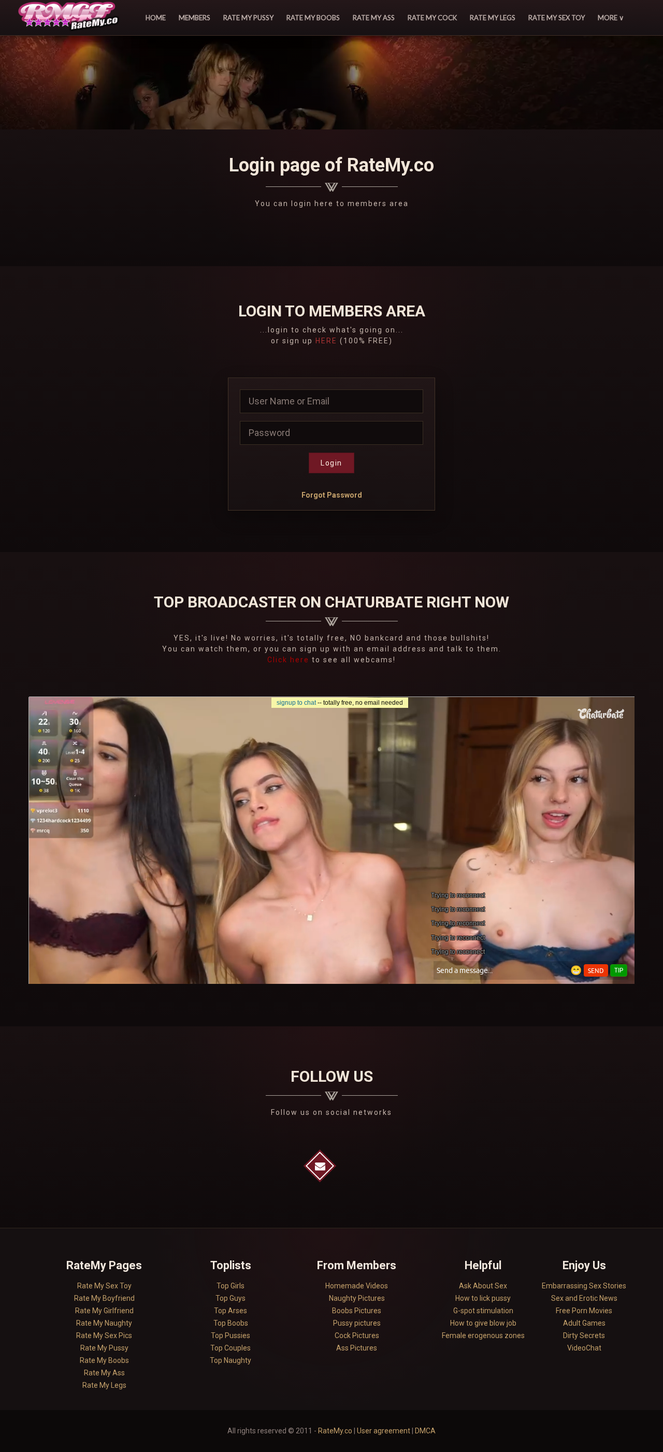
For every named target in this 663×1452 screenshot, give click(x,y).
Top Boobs (230, 1323)
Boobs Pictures (356, 1310)
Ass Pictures (356, 1348)
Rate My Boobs (313, 17)
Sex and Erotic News (584, 1298)
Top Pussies (230, 1335)
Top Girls (230, 1286)
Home (156, 17)
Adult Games (584, 1323)
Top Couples (230, 1348)
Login (331, 463)
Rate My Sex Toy (556, 17)
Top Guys (230, 1298)
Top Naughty (230, 1360)
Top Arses (230, 1310)
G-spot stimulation (483, 1310)
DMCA (425, 1431)
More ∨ (611, 17)
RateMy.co (335, 1431)
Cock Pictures (357, 1335)
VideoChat (584, 1348)
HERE (326, 341)
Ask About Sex (483, 1286)
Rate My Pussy (248, 17)
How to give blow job (483, 1323)
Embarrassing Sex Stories (584, 1286)
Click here (289, 660)
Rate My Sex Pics (104, 1335)
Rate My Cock (432, 17)
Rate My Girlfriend (104, 1310)
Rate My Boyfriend (104, 1298)
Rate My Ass (374, 17)
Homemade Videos (356, 1286)
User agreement (383, 1431)
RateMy (70, 17)
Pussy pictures (357, 1323)
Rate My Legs (492, 17)
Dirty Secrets (584, 1335)
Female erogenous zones (483, 1335)
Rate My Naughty (104, 1323)
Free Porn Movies (584, 1310)
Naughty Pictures (357, 1298)
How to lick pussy (483, 1298)
